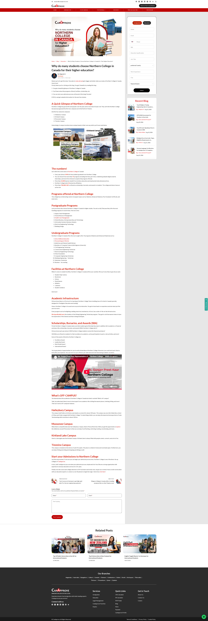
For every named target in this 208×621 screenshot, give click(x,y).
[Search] (155, 1)
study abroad (79, 81)
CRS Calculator (119, 594)
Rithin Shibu (142, 132)
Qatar (108, 580)
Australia (76, 577)
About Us (140, 594)
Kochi (123, 577)
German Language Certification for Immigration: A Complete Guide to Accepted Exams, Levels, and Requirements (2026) (146, 149)
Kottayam (130, 577)
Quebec (114, 580)
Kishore (141, 142)
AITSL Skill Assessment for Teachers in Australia (144, 116)
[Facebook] (136, 1)
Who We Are (150, 10)
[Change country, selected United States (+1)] (132, 42)
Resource (116, 10)
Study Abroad (84, 10)
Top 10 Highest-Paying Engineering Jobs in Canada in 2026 (145, 106)
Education (95, 597)
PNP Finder (118, 600)
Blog (116, 603)
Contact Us (141, 597)
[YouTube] (147, 1)
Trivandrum (101, 580)
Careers (140, 600)
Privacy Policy (142, 619)
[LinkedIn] (144, 1)
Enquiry (95, 606)
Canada (96, 577)
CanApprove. (61, 461)
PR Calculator (119, 597)
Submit (142, 90)
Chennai (103, 577)
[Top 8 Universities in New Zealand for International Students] (104, 543)
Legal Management (98, 600)
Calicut (91, 577)
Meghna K (141, 109)
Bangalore (84, 577)
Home (54, 10)
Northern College (73, 171)
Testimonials (100, 10)
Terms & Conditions (132, 619)
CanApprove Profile (120, 612)
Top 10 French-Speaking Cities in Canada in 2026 (145, 128)
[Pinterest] (150, 1)
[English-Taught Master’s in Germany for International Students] (139, 543)
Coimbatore (111, 577)
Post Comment (57, 517)
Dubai (118, 577)
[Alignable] (153, 1)
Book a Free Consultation (148, 5)
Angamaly (69, 577)
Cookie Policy (152, 619)
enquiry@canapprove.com (61, 1)
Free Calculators (133, 10)
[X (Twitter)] (139, 1)
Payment (117, 609)
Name (55, 495)
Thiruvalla (138, 577)
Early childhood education (62, 239)
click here (102, 471)
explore (118, 426)
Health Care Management (62, 217)
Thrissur (93, 580)
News (117, 606)
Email (90, 495)
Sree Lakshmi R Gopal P (145, 119)
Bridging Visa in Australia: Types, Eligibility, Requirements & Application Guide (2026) (145, 139)
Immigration (67, 10)
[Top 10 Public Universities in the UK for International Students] (68, 543)
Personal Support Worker (62, 241)
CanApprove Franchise (99, 603)
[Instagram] (142, 1)
